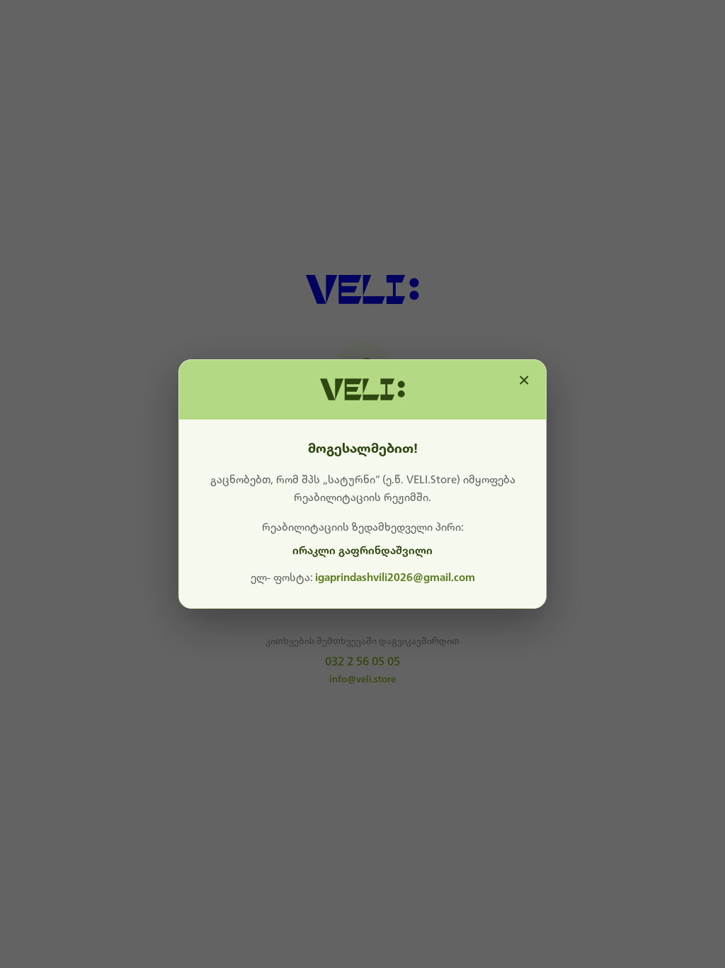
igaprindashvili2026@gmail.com (395, 577)
